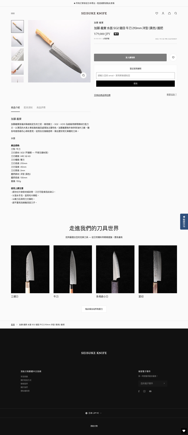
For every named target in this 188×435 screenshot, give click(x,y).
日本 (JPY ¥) (93, 413)
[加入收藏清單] (173, 57)
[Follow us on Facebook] (138, 391)
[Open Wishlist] (157, 13)
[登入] (163, 13)
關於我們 (24, 387)
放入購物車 (130, 57)
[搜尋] (176, 13)
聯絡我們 (24, 384)
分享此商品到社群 (102, 95)
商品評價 (41, 107)
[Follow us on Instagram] (144, 391)
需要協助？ (172, 94)
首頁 (13, 325)
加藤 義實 (98, 22)
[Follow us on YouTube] (150, 391)
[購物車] (169, 13)
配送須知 (28, 107)
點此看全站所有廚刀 (94, 309)
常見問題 (24, 377)
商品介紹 (15, 107)
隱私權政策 (25, 391)
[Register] (164, 383)
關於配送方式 (26, 380)
